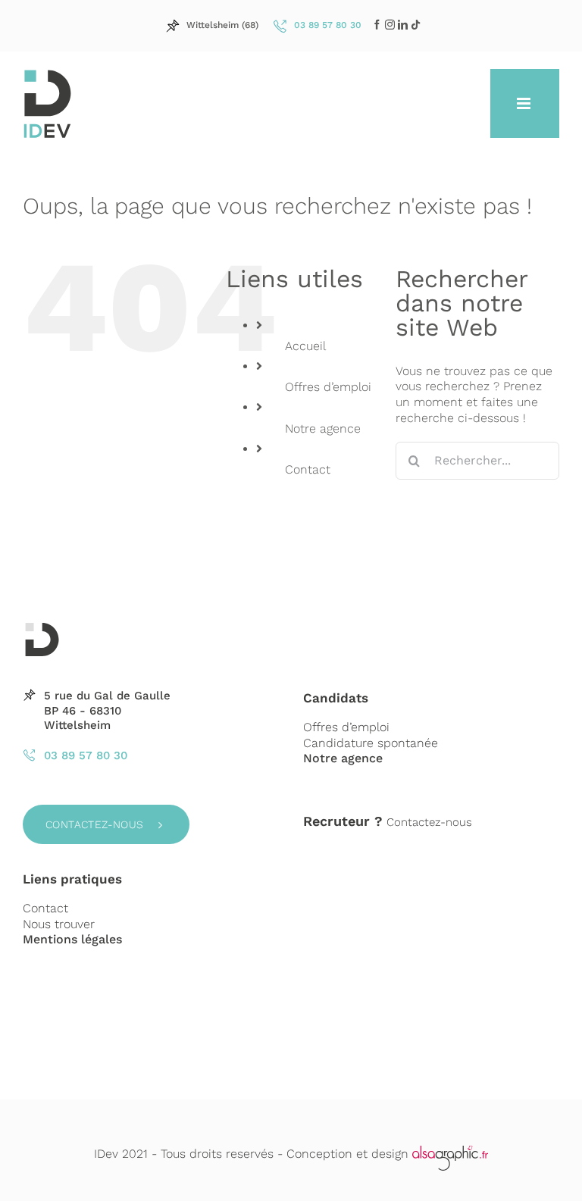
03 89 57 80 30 (85, 755)
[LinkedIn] (390, 25)
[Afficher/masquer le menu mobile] (524, 103)
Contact (307, 469)
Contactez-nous (94, 824)
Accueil (305, 346)
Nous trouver (59, 924)
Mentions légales (72, 939)
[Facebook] (377, 25)
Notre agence (323, 428)
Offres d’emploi (328, 387)
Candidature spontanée (370, 743)
